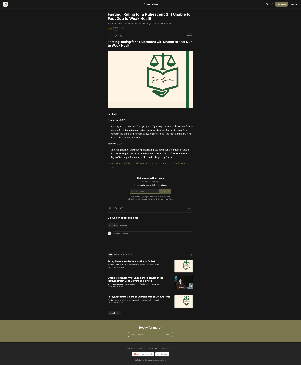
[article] (150, 266)
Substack (138, 360)
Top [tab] (110, 255)
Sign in (294, 4)
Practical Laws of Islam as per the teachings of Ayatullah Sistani (133, 264)
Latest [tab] (116, 255)
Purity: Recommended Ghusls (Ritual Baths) (131, 261)
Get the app (162, 354)
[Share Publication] (272, 4)
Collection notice (167, 348)
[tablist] (118, 225)
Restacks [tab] (123, 225)
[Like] (110, 35)
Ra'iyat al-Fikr (118, 28)
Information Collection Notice (149, 199)
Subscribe (281, 4)
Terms (156, 348)
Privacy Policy (168, 199)
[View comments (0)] (115, 35)
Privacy (150, 348)
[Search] (267, 4)
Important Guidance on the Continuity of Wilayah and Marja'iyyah (134, 284)
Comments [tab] (113, 225)
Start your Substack (144, 354)
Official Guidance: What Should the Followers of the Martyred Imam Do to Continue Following (135, 279)
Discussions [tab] (125, 255)
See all (112, 313)
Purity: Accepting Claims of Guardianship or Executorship (139, 296)
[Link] (104, 44)
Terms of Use (161, 197)
